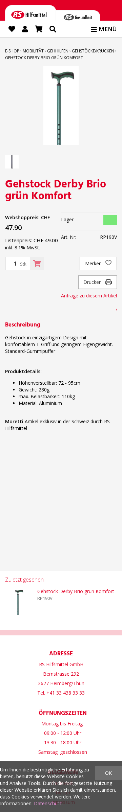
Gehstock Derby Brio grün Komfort (44, 58)
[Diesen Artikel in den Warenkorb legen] (37, 263)
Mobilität (33, 51)
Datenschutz (48, 803)
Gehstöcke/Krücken (93, 51)
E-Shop (12, 51)
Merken (94, 263)
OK (108, 773)
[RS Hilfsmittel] (30, 16)
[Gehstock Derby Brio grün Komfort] (18, 601)
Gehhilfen (57, 51)
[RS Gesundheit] (78, 18)
